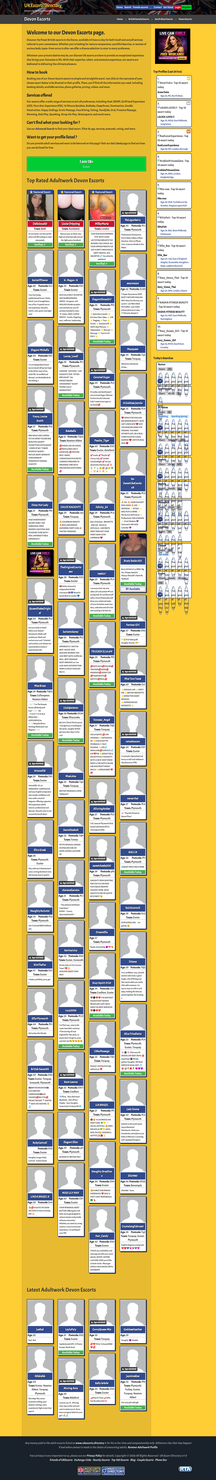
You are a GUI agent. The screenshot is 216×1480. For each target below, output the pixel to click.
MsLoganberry (133, 220)
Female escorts (140, 7)
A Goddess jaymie (133, 403)
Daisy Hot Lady (40, 505)
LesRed (40, 1329)
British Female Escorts (139, 19)
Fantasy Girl (133, 625)
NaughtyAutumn (40, 911)
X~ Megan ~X (71, 280)
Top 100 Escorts (120, 1460)
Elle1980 (133, 1176)
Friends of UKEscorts (61, 1460)
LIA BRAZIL (102, 1105)
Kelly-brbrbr (102, 1383)
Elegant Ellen (71, 1142)
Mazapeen (132, 349)
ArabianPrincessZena (168, 170)
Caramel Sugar (102, 377)
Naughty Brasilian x (102, 1174)
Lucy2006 (70, 1010)
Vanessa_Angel (101, 720)
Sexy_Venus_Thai (167, 287)
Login (178, 7)
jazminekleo (133, 1376)
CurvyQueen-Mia (102, 1329)
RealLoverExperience (168, 145)
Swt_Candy (102, 1236)
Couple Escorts (145, 1460)
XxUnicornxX (132, 908)
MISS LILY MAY (70, 1193)
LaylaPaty (70, 1329)
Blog (132, 1460)
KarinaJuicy (70, 950)
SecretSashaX (70, 830)
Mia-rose (162, 198)
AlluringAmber (101, 809)
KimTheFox (40, 965)
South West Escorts (164, 19)
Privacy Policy (94, 1455)
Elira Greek (40, 850)
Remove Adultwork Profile (142, 1447)
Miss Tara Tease (132, 679)
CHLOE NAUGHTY (71, 507)
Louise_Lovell (71, 356)
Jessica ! (102, 573)
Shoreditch (163, 502)
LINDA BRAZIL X (40, 1197)
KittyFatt (162, 226)
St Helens (163, 407)
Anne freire (163, 92)
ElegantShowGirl (101, 299)
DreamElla (102, 932)
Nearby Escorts (101, 1460)
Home (119, 7)
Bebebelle (71, 431)
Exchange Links (82, 1460)
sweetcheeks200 (102, 866)
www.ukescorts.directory (90, 1443)
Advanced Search (44, 129)
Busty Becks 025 (133, 561)
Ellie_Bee (162, 255)
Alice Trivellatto (133, 1034)
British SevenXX (40, 1069)
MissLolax (71, 776)
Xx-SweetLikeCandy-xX (132, 483)
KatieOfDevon (40, 280)
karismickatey (71, 632)
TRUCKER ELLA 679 (101, 651)
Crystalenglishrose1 (133, 1226)
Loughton (163, 526)
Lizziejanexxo (70, 708)
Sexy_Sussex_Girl (167, 340)
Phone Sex (161, 1460)
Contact (158, 7)
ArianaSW (40, 771)
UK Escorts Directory (42, 5)
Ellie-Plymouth (40, 1018)
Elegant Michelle (40, 350)
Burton (161, 364)
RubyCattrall (40, 1143)
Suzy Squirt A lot (101, 983)
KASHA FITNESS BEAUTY (171, 311)
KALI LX (133, 852)
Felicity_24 (102, 507)
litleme (133, 962)
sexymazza (133, 283)
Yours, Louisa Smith (40, 419)
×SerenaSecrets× (71, 890)
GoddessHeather (133, 1329)
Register (186, 7)
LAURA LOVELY (166, 117)
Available (134, 589)
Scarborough (164, 388)
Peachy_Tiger (101, 440)
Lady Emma (133, 1109)
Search (127, 7)
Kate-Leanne (71, 1082)
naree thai (132, 798)
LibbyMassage (101, 1051)
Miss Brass (40, 686)
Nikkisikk (40, 1376)
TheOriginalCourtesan (70, 569)
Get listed (168, 7)
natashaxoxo (133, 741)
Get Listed (116, 143)
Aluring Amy (71, 1388)
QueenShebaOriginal (40, 611)
